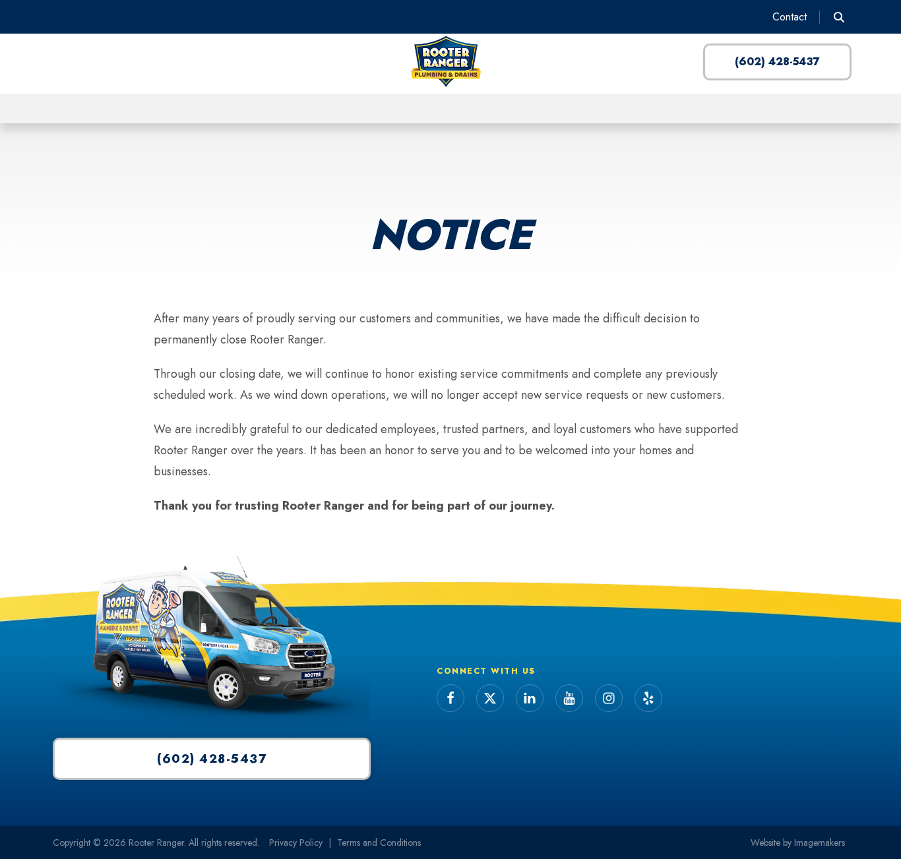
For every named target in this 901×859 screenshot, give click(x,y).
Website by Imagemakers (798, 842)
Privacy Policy (296, 842)
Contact (789, 16)
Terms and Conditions (379, 842)
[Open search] (839, 17)
